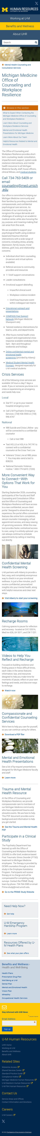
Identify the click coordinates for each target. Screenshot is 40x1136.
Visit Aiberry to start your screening (21, 598)
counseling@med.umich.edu (20, 187)
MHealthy (6, 994)
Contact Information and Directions (16, 1102)
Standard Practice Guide (12, 1073)
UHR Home (6, 1045)
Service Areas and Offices (13, 1099)
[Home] (20, 10)
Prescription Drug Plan (11, 976)
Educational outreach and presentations (17, 310)
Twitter (36, 4)
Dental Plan (7, 983)
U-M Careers (7, 1115)
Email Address (19, 1018)
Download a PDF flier (14, 734)
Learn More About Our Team (15, 137)
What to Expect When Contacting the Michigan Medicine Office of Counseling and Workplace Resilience (19, 116)
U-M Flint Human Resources (14, 1086)
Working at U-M (20, 18)
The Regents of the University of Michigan (19, 1132)
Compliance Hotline (10, 1076)
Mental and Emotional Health (14, 987)
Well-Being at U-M (9, 980)
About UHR (20, 34)
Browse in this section (18, 107)
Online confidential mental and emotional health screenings (20, 354)
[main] (20, 301)
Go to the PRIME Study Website (19, 891)
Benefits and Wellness (20, 26)
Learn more (10, 777)
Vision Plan (7, 991)
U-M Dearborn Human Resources (16, 1083)
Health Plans (7, 973)
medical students (28, 172)
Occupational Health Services (14, 998)
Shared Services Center (12, 1070)
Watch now (10, 690)
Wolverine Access (9, 1067)
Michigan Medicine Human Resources (18, 1080)
